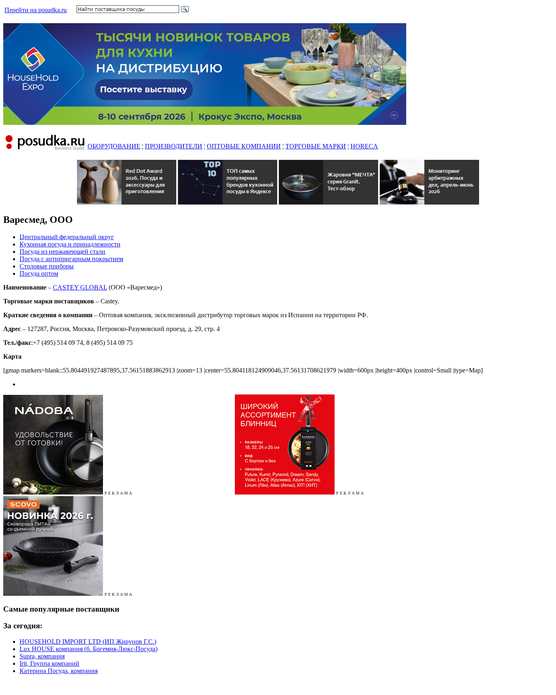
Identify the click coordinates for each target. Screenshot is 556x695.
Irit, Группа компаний (49, 663)
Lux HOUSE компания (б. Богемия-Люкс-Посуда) (89, 648)
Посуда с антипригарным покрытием (71, 258)
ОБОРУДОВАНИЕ (114, 146)
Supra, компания (42, 656)
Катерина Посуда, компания (59, 670)
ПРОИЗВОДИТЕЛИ (173, 146)
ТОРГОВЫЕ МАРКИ (315, 146)
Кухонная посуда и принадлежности (70, 244)
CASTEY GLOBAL (80, 287)
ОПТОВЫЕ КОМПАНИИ (244, 146)
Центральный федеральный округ (67, 236)
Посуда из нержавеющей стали (62, 251)
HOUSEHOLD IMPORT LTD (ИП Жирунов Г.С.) (88, 641)
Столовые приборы (47, 266)
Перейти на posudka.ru (35, 10)
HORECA (364, 146)
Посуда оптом (39, 273)
